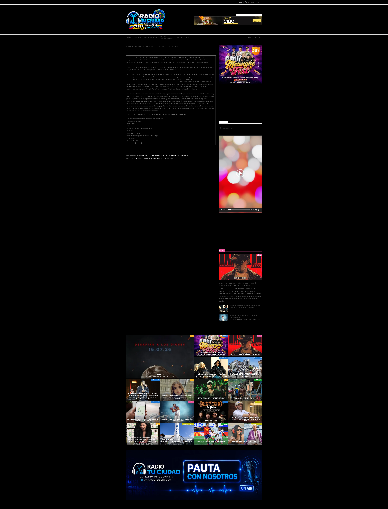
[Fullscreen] (259, 210)
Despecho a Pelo (211, 421)
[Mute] (256, 210)
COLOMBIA (258, 402)
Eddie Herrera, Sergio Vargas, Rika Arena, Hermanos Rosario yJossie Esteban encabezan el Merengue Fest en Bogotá (211, 352)
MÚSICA (150, 49)
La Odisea (160, 375)
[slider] (239, 209)
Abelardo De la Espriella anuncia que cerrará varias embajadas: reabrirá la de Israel (245, 419)
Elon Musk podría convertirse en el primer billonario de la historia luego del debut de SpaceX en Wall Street (176, 441)
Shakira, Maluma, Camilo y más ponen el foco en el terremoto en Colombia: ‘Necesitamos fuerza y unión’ (245, 374)
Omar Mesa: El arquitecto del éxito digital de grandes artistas (153, 158)
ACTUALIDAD (224, 358)
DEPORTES (225, 424)
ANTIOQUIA (258, 380)
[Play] (221, 210)
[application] (240, 173)
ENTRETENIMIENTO (188, 424)
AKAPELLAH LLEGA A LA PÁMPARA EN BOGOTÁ (237, 283)
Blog (192, 335)
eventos (225, 335)
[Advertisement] (240, 102)
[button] (240, 173)
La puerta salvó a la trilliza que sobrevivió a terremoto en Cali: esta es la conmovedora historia (177, 397)
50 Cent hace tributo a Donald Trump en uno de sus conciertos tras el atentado (162, 156)
